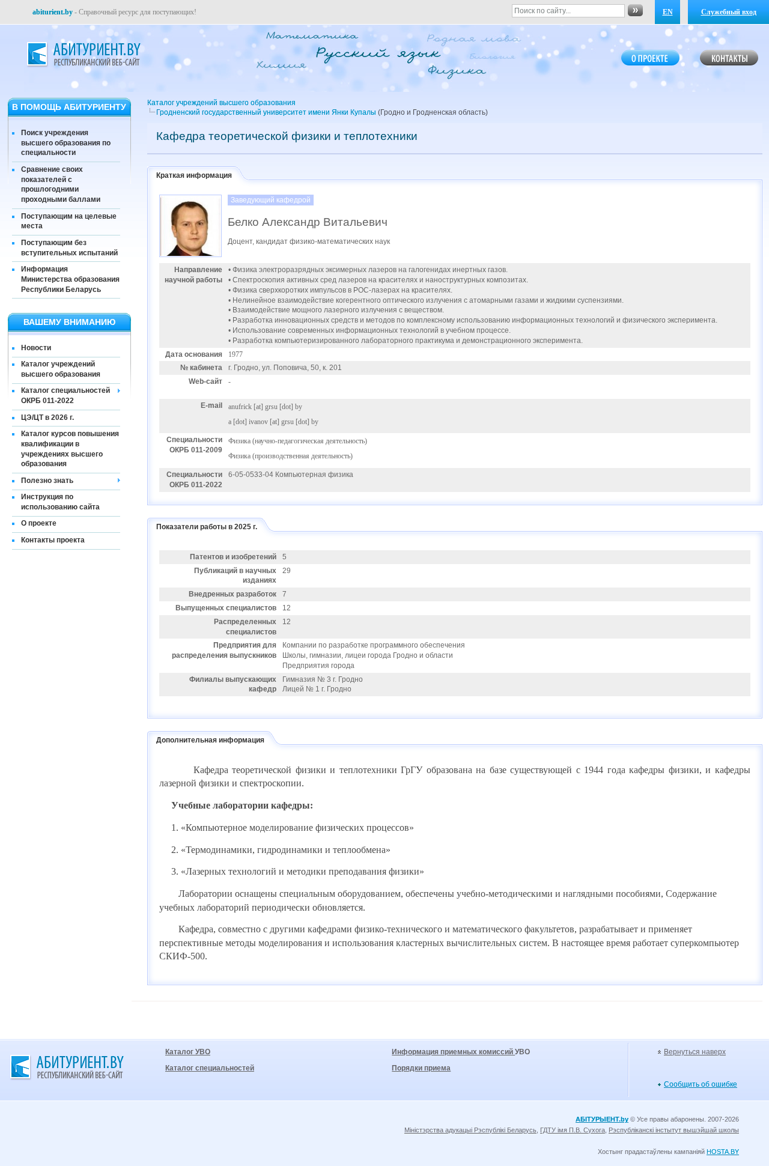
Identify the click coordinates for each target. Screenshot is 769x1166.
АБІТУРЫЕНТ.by (602, 1119)
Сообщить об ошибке (700, 1084)
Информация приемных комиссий (453, 1052)
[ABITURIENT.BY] (83, 55)
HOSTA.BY (723, 1151)
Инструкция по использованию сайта (60, 502)
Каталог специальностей (209, 1068)
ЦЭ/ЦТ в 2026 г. (47, 417)
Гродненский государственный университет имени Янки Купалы (266, 112)
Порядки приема (421, 1068)
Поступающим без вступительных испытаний (69, 247)
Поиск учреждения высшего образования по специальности (66, 143)
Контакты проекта (53, 540)
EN (668, 12)
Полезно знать (47, 480)
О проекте (38, 523)
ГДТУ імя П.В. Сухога (572, 1130)
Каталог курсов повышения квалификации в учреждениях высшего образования (70, 449)
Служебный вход (728, 12)
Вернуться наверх (695, 1052)
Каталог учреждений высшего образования (60, 369)
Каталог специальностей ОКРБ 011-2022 (65, 395)
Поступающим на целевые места (69, 221)
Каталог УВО (187, 1052)
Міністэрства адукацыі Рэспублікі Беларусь (470, 1130)
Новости (36, 348)
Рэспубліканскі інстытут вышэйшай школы (674, 1130)
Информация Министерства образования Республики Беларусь (70, 279)
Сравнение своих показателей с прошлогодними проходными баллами (60, 184)
